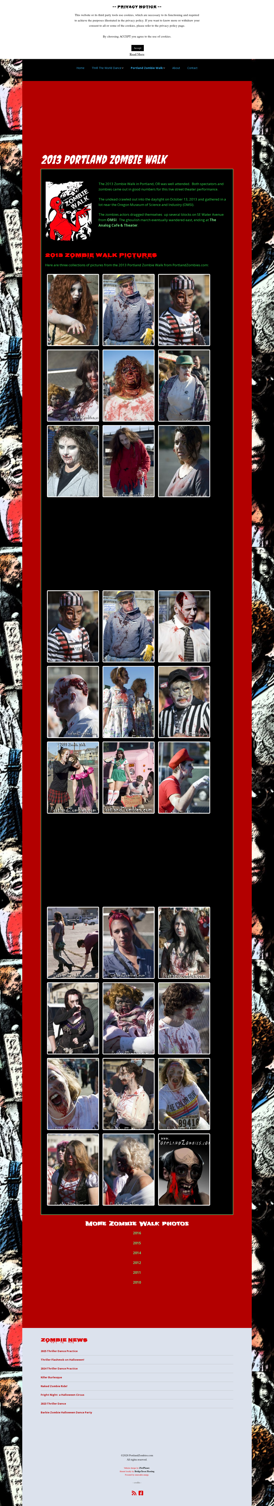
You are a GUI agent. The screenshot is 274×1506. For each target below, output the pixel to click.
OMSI (112, 220)
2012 (137, 1262)
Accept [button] (137, 48)
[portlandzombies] (184, 1169)
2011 (137, 1272)
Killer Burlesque (51, 1377)
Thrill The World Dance (106, 68)
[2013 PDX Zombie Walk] (73, 310)
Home (80, 68)
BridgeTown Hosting (144, 1471)
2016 (137, 1233)
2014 (137, 1253)
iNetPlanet (144, 1468)
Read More (137, 54)
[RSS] (134, 1493)
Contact (192, 68)
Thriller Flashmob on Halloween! (62, 1359)
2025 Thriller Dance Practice (59, 1351)
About (176, 68)
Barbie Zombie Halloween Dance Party (66, 1412)
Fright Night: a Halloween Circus (62, 1395)
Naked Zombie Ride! (54, 1386)
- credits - (137, 1482)
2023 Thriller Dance (53, 1403)
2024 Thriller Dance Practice (59, 1368)
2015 (137, 1243)
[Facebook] (141, 1493)
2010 (137, 1282)
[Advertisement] (137, 115)
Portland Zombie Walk (147, 68)
